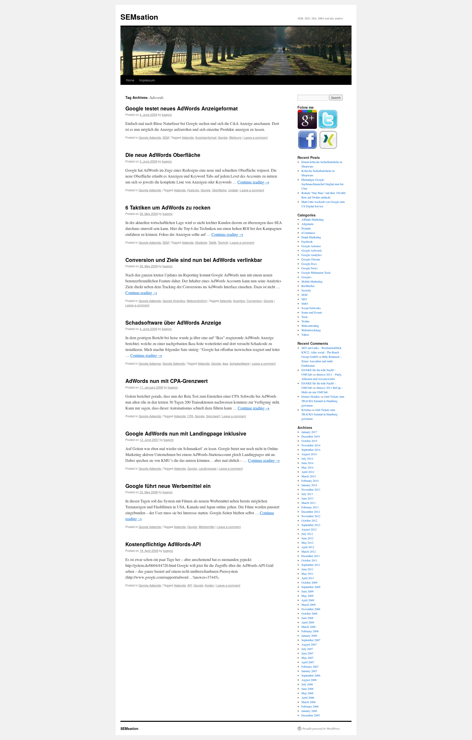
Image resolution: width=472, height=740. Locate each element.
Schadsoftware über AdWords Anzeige (173, 322)
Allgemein (307, 224)
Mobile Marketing (312, 281)
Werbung (235, 137)
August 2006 (309, 680)
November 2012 (310, 516)
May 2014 (307, 467)
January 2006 (309, 711)
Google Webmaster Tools (316, 272)
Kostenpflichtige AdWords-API (163, 544)
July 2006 (307, 684)
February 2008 (310, 631)
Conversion (254, 301)
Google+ (306, 277)
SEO (304, 299)
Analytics (239, 301)
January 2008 (309, 635)
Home (130, 80)
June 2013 (307, 498)
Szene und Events (311, 312)
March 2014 (308, 476)
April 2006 (307, 697)
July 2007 (307, 649)
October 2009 (309, 582)
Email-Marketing (311, 237)
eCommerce (308, 233)
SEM (165, 137)
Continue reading (253, 181)
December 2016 (310, 436)
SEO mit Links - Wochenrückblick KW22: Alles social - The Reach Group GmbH (321, 352)
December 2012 (310, 511)
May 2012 (307, 542)
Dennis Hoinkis (310, 396)
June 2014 (307, 463)
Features (193, 190)
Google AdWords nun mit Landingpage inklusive (185, 433)
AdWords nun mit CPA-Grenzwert (166, 380)
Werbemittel (207, 527)
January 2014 (309, 485)
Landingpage (208, 468)
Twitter (305, 321)
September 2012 (310, 525)
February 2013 (310, 507)
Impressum (147, 80)
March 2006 (308, 702)
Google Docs (309, 264)
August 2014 (309, 454)
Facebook (307, 241)
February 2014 (310, 481)
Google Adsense (150, 363)
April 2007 (307, 662)
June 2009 (307, 591)
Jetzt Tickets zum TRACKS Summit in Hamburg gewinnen (322, 400)
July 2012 (307, 534)
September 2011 (310, 565)
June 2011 (307, 569)
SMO (304, 303)
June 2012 (307, 538)
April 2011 (307, 578)
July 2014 (307, 458)
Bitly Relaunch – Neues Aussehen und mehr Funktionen (321, 361)
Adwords (188, 137)
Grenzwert (213, 416)
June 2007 (307, 653)
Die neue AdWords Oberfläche (162, 154)
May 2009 (307, 596)
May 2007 (307, 658)
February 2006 (310, 706)
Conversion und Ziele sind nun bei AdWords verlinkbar (193, 259)
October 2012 (309, 520)
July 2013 (307, 494)
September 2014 (310, 450)
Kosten (209, 585)
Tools (304, 317)
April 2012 (307, 547)
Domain (306, 228)
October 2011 (309, 560)
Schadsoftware (240, 363)
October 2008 (309, 613)
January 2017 (309, 432)
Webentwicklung (311, 330)
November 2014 (310, 445)
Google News (309, 268)
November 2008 (310, 609)
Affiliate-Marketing (312, 219)
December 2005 (310, 715)
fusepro (167, 114)
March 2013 (308, 503)
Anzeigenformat (205, 137)
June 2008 (307, 618)
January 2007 (309, 671)
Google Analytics (173, 301)
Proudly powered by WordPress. (321, 728)
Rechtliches (308, 286)
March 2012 (308, 551)
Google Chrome (310, 259)
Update (233, 190)
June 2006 (307, 689)
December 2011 (310, 556)
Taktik (212, 242)
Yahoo (305, 334)
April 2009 (307, 600)
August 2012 (309, 529)
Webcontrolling (197, 301)
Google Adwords (150, 137)
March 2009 (308, 604)
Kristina (306, 410)
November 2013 (310, 489)
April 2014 (307, 472)
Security (306, 290)
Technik (223, 242)
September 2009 (310, 587)
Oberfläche (219, 190)
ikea (225, 363)
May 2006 (307, 693)
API (189, 585)
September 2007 (310, 640)
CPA (190, 416)
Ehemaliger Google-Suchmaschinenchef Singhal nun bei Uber (322, 184)
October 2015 (309, 441)
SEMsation (139, 16)
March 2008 (308, 627)
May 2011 (307, 573)
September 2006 (310, 675)
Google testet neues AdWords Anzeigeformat (181, 108)
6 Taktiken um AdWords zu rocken (167, 207)
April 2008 (307, 622)
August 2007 (309, 644)
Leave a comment (255, 137)
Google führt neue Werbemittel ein (168, 485)
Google (223, 137)
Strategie (201, 242)
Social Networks (311, 308)
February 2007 (310, 666)
